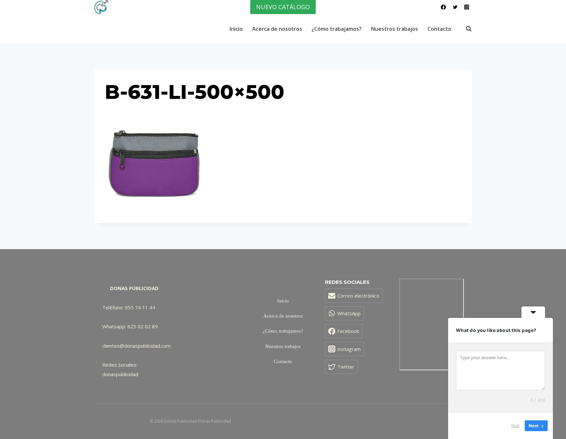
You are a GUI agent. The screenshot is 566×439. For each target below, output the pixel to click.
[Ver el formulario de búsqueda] (465, 29)
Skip (515, 425)
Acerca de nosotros (277, 28)
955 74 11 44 (140, 307)
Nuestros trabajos (394, 28)
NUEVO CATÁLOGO (283, 7)
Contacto (439, 28)
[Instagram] (467, 7)
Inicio (236, 28)
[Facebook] (444, 7)
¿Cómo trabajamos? (336, 28)
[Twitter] (455, 7)
